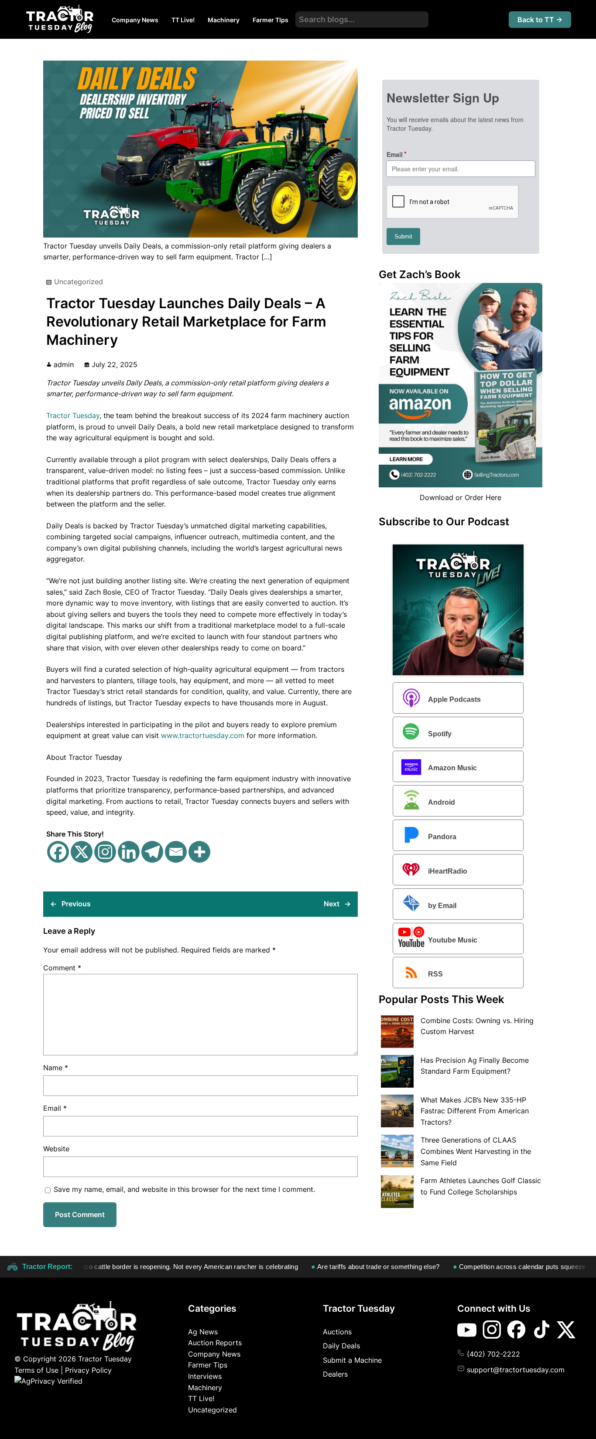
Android (441, 802)
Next (331, 903)
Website (56, 1148)
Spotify (440, 734)
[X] (81, 852)
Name (55, 1067)
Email (55, 1108)
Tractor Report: (47, 1266)
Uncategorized (78, 281)
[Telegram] (152, 852)
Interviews (205, 1376)
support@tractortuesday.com (516, 1369)
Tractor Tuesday (72, 415)
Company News (214, 1354)
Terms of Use (36, 1370)
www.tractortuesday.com (202, 735)
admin (64, 364)
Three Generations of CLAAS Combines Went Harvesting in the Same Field (476, 1151)
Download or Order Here (460, 497)
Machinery (205, 1387)
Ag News (203, 1331)
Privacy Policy (88, 1370)
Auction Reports (215, 1342)
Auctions (337, 1331)
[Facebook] (58, 852)
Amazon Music (452, 768)
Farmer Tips (207, 1365)
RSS (435, 974)
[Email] (176, 852)
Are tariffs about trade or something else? (350, 1266)
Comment (62, 967)
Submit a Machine (352, 1360)
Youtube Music (452, 940)
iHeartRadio (447, 871)
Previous (76, 903)
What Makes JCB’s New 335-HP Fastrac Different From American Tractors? (475, 1110)
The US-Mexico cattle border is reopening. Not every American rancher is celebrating (143, 1266)
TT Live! (201, 1398)
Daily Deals (341, 1345)
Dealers (335, 1374)
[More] (199, 852)
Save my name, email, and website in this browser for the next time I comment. (184, 1189)
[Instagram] (105, 852)
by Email (442, 905)
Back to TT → (539, 19)
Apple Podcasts (454, 699)
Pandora (442, 836)
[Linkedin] (129, 852)
